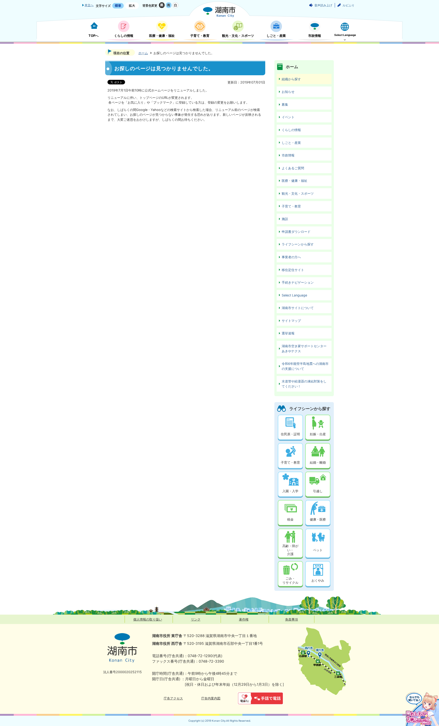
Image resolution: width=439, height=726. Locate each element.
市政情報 (288, 155)
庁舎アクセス (173, 698)
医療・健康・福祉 (294, 181)
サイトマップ (291, 321)
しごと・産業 (291, 143)
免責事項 (291, 619)
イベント (288, 117)
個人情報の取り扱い (147, 619)
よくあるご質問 (293, 168)
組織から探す (291, 79)
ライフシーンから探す (298, 244)
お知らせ (288, 92)
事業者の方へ (291, 257)
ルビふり (348, 5)
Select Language (294, 295)
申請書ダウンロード (296, 232)
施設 (285, 219)
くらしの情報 (291, 130)
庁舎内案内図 (210, 698)
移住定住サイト (293, 270)
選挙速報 (288, 333)
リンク (196, 619)
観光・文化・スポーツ (298, 193)
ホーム (143, 53)
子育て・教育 (291, 206)
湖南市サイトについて (298, 308)
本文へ (89, 5)
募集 (285, 104)
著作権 (244, 619)
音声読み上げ (323, 5)
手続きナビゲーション (298, 282)
